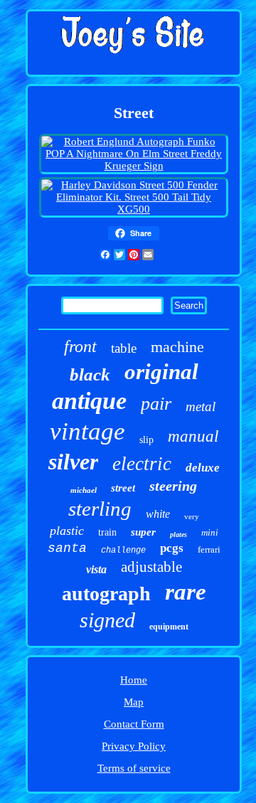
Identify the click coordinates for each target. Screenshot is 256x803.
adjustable (151, 566)
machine (177, 347)
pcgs (171, 548)
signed (107, 620)
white (158, 514)
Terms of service (134, 768)
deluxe (203, 467)
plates (178, 534)
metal (200, 406)
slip (146, 440)
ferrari (209, 549)
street (123, 488)
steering (173, 486)
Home (133, 680)
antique (89, 401)
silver (73, 461)
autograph (106, 594)
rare (185, 592)
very (191, 516)
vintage (87, 431)
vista (96, 569)
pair (156, 403)
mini (209, 532)
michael (83, 490)
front (80, 346)
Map (134, 702)
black (90, 374)
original (161, 371)
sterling (100, 508)
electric (141, 463)
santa (67, 548)
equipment (168, 627)
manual (193, 436)
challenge (123, 550)
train (107, 532)
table (124, 348)
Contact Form (134, 724)
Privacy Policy (134, 746)
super (143, 532)
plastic (67, 530)
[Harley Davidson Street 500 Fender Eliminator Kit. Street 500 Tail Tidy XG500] (133, 209)
